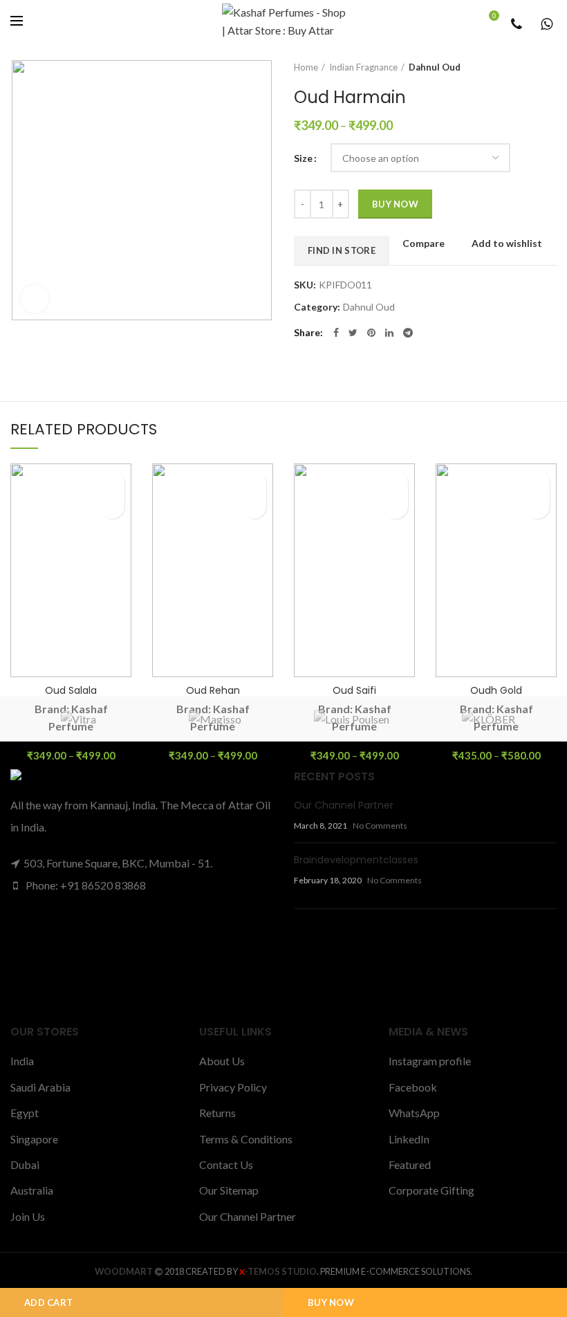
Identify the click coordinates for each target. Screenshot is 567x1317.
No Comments (380, 825)
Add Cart (48, 1302)
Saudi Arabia (40, 1087)
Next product (550, 67)
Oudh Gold (496, 690)
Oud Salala (71, 690)
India (22, 1060)
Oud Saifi (354, 690)
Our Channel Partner (343, 805)
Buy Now (331, 1302)
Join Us (27, 1216)
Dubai (24, 1164)
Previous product (522, 67)
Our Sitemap (229, 1190)
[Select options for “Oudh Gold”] (538, 507)
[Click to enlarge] (34, 299)
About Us (222, 1060)
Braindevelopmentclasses (356, 860)
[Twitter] (353, 333)
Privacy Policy (233, 1087)
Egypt (24, 1112)
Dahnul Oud (435, 67)
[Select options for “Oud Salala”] (112, 507)
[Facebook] (336, 333)
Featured (410, 1164)
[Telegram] (408, 333)
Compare (423, 243)
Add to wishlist (507, 243)
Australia (31, 1190)
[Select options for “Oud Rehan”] (254, 507)
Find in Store (341, 250)
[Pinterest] (371, 333)
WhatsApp (414, 1112)
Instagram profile (430, 1060)
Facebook (413, 1087)
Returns (217, 1112)
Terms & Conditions (245, 1138)
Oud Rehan (213, 690)
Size (303, 158)
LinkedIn (409, 1138)
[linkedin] (389, 333)
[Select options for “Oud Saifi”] (396, 507)
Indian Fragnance (363, 67)
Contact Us (226, 1164)
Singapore (34, 1138)
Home (306, 67)
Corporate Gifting (431, 1190)
